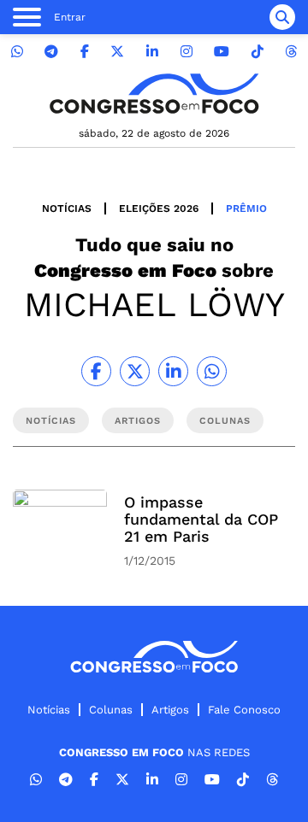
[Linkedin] (152, 52)
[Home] (154, 93)
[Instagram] (186, 52)
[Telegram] (51, 52)
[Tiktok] (258, 52)
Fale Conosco (244, 709)
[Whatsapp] (17, 52)
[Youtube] (221, 52)
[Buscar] (282, 17)
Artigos (170, 709)
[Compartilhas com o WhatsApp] (212, 371)
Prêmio (246, 208)
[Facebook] (84, 52)
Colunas (111, 709)
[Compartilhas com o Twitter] (135, 371)
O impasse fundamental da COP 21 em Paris (201, 519)
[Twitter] (117, 52)
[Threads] (291, 52)
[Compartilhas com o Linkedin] (173, 371)
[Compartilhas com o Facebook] (96, 371)
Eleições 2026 (158, 208)
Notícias (67, 208)
